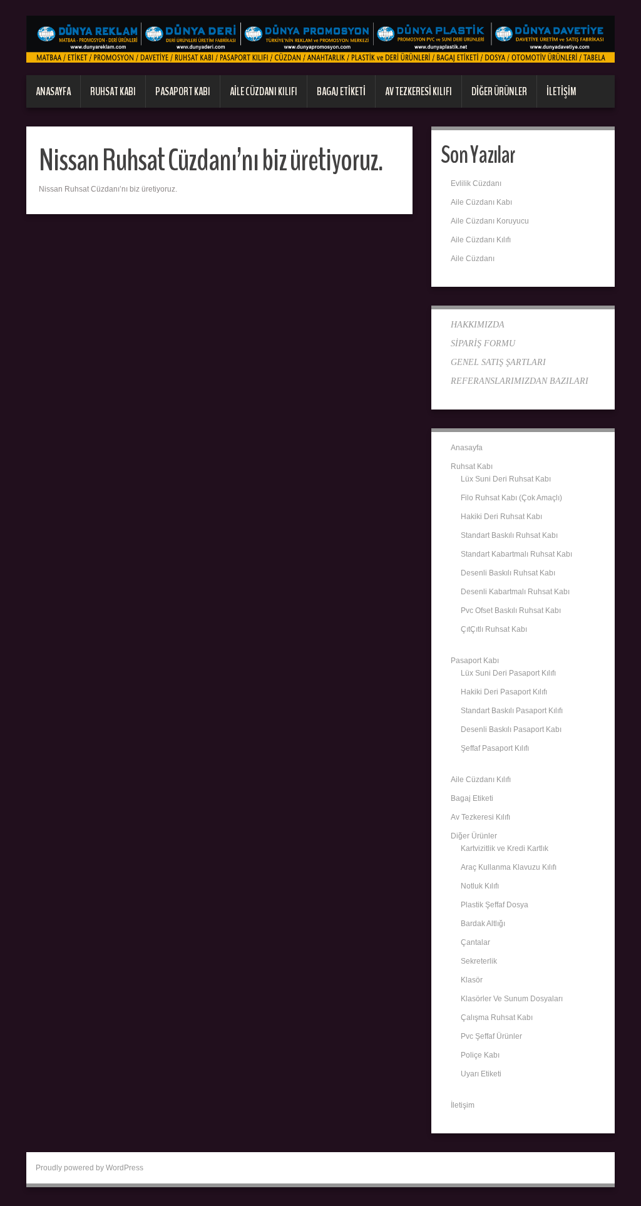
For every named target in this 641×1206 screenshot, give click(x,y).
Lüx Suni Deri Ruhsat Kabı (506, 479)
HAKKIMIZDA (478, 324)
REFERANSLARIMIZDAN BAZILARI (519, 381)
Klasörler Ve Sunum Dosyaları (512, 998)
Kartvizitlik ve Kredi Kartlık (504, 848)
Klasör (472, 980)
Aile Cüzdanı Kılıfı (263, 91)
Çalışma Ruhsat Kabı (497, 1017)
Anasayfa (53, 91)
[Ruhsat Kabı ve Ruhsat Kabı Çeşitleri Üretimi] (320, 38)
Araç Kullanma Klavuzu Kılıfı (508, 867)
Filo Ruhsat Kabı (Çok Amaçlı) (511, 497)
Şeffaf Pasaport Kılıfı (495, 748)
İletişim (561, 91)
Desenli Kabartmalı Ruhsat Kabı (515, 591)
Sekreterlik (479, 961)
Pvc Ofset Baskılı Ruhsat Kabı (511, 610)
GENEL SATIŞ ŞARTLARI (498, 362)
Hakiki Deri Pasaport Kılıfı (504, 692)
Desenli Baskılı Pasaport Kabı (511, 729)
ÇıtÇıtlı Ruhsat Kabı (494, 629)
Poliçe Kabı (480, 1055)
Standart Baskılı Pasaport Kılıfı (512, 710)
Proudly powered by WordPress (89, 1167)
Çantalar (475, 942)
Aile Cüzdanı (473, 258)
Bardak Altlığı (483, 923)
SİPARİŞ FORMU (483, 343)
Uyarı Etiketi (481, 1073)
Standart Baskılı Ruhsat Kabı (509, 535)
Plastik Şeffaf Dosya (494, 904)
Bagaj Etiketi (341, 91)
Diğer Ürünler (499, 91)
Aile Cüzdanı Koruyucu (490, 221)
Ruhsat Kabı (113, 91)
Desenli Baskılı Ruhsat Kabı (508, 573)
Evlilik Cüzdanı (476, 183)
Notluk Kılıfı (480, 886)
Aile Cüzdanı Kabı (481, 202)
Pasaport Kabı (182, 91)
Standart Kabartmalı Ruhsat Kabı (516, 554)
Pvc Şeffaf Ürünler (491, 1036)
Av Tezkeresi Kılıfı (418, 91)
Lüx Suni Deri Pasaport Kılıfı (508, 673)
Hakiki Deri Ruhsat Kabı (501, 516)
